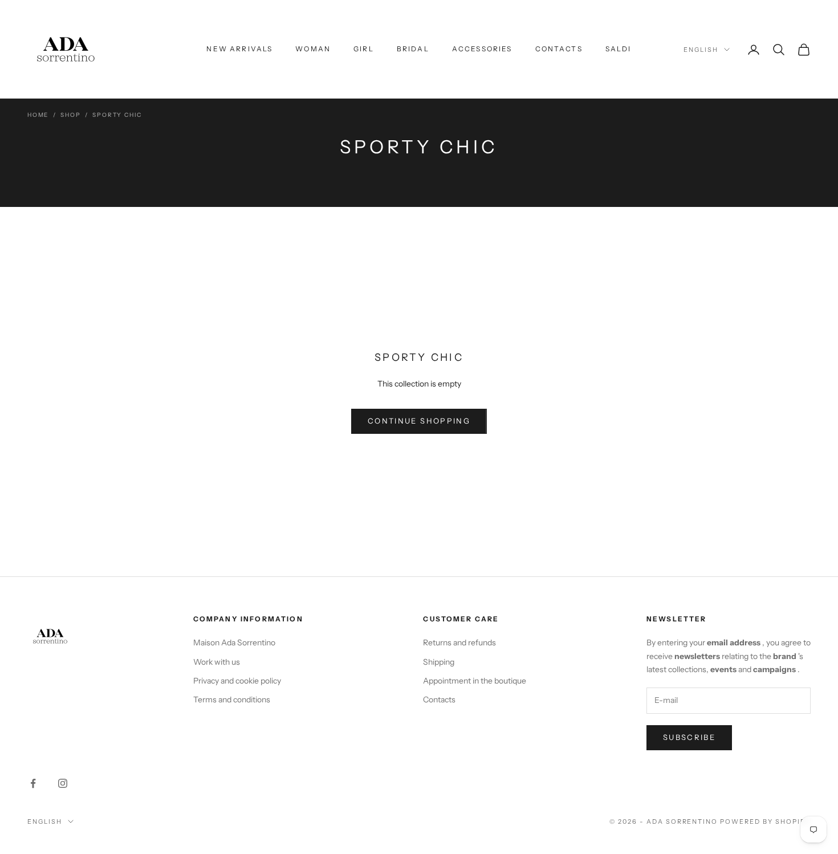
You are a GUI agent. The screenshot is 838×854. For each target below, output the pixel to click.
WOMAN (313, 48)
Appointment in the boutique (474, 681)
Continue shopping (419, 420)
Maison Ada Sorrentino (234, 642)
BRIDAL (413, 48)
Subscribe (689, 737)
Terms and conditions (231, 699)
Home (37, 115)
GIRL (363, 48)
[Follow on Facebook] (33, 783)
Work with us (216, 662)
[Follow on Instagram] (62, 783)
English (701, 50)
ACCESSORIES (482, 48)
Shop (70, 115)
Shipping (438, 662)
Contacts (439, 699)
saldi (618, 48)
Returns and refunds (459, 642)
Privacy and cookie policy (237, 681)
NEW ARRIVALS (239, 48)
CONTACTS (559, 48)
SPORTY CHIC (117, 115)
